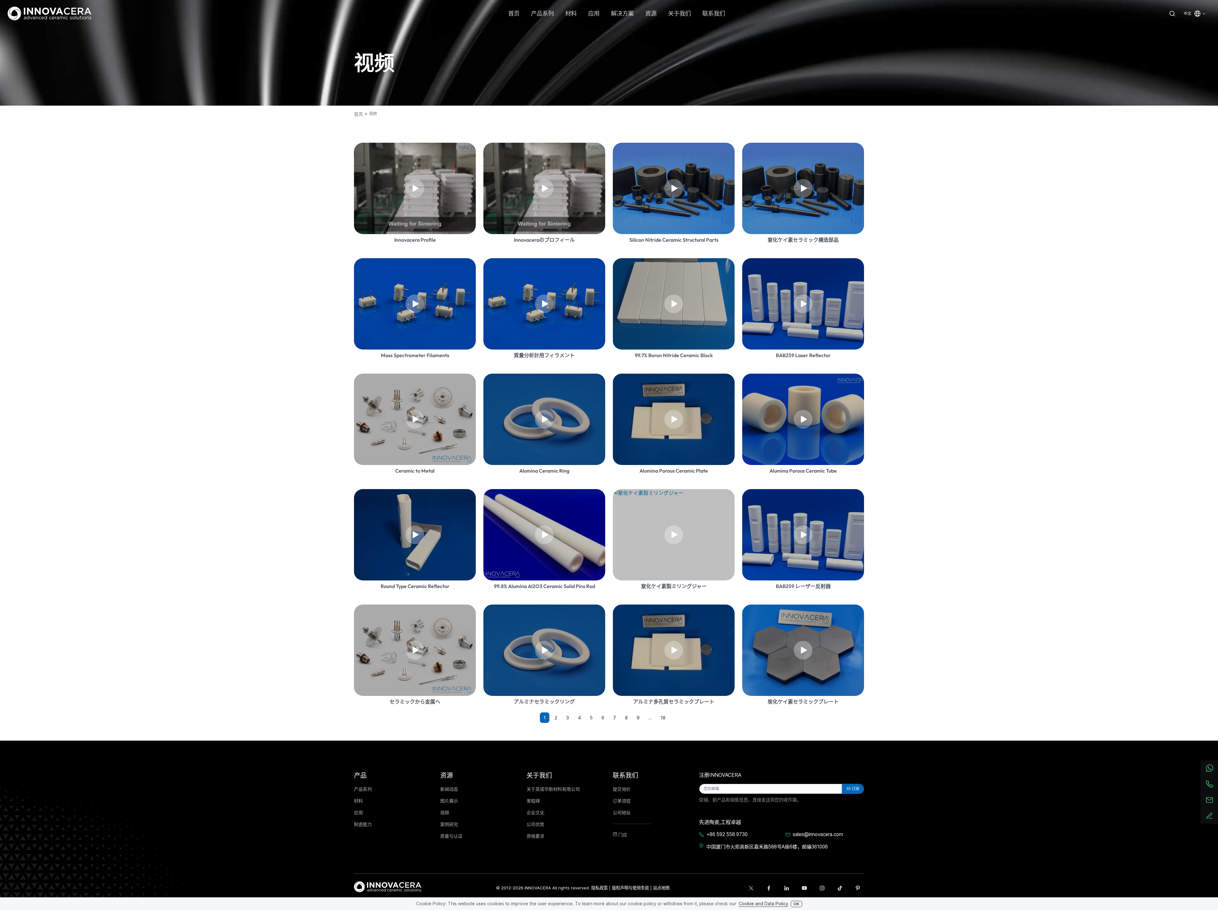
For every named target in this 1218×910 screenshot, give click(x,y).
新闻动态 (449, 789)
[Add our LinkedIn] (786, 888)
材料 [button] (571, 13)
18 (663, 717)
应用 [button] (593, 13)
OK (796, 903)
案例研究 (449, 824)
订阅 (855, 788)
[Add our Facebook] (769, 888)
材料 (358, 801)
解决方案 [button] (622, 13)
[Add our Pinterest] (857, 888)
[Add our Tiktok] (840, 888)
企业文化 (535, 812)
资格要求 (535, 836)
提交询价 (622, 789)
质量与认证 (451, 836)
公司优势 (535, 824)
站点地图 (661, 887)
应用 (358, 812)
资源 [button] (651, 13)
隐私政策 (599, 887)
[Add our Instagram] (822, 888)
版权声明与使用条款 (630, 887)
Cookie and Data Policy (763, 903)
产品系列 (363, 789)
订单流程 (622, 801)
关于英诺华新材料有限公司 (553, 789)
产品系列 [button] (542, 13)
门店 (622, 835)
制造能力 (363, 824)
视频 (444, 812)
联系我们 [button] (713, 13)
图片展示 (449, 801)
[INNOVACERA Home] (387, 886)
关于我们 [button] (679, 13)
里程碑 (533, 801)
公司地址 (622, 812)
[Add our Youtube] (804, 888)
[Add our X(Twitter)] (751, 888)
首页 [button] (514, 13)
